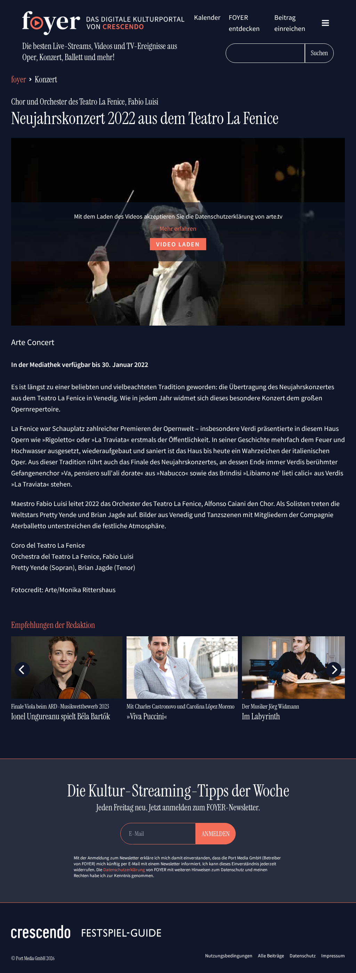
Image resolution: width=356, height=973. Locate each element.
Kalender (207, 17)
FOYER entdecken (244, 23)
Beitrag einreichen (289, 23)
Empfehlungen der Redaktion (53, 625)
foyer (18, 79)
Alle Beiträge (271, 955)
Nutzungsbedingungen (228, 955)
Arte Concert (32, 342)
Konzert (46, 79)
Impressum (333, 955)
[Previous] (22, 669)
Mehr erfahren (178, 228)
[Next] (333, 669)
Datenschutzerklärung (124, 870)
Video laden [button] (178, 244)
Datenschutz (303, 955)
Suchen (319, 52)
